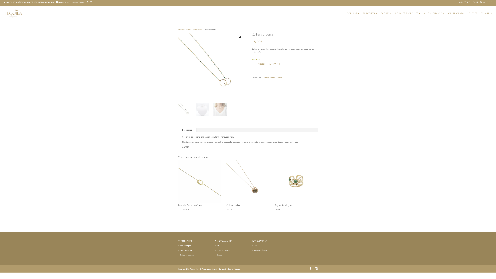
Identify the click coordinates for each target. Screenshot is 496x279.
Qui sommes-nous (187, 255)
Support (220, 255)
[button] (240, 37)
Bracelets (369, 13)
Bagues (385, 13)
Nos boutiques (185, 245)
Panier (475, 2)
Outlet (473, 13)
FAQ (218, 245)
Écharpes (486, 13)
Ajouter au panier (270, 64)
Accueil (181, 29)
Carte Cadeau (457, 13)
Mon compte (464, 2)
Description (187, 130)
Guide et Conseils (223, 250)
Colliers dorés (197, 29)
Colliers (352, 13)
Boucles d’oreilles (406, 13)
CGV (255, 245)
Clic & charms (433, 13)
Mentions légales (260, 250)
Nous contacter (186, 250)
